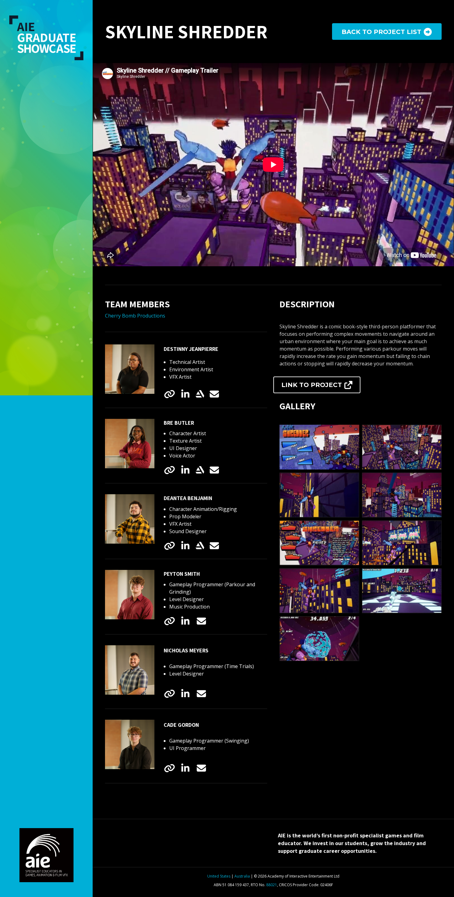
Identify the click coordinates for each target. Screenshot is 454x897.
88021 (271, 884)
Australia (242, 876)
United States (218, 876)
